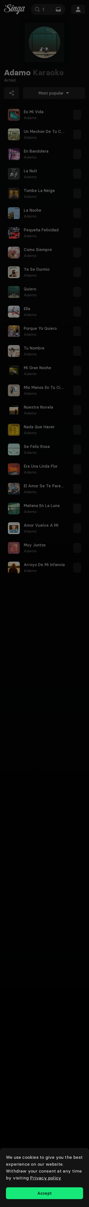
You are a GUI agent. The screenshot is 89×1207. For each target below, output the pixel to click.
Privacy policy (45, 1178)
